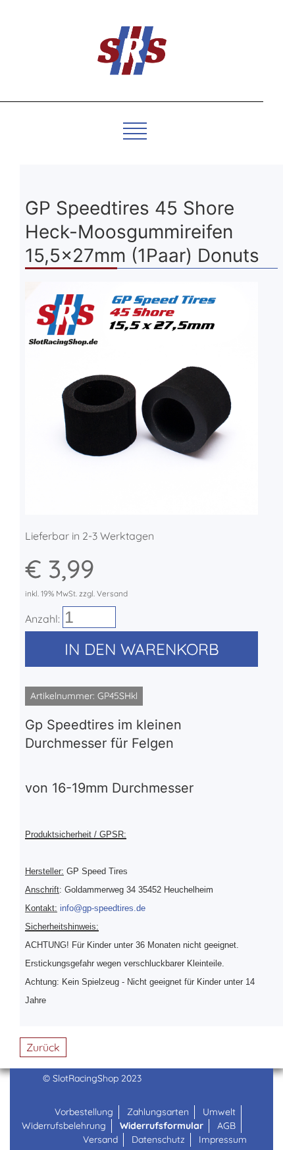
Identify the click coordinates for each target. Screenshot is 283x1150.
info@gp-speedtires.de (102, 908)
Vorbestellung (84, 1112)
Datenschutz (158, 1139)
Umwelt (219, 1112)
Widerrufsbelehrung (64, 1126)
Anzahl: (42, 618)
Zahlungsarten (158, 1112)
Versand (100, 1139)
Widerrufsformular (161, 1126)
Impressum (223, 1139)
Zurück (43, 1047)
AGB (226, 1126)
